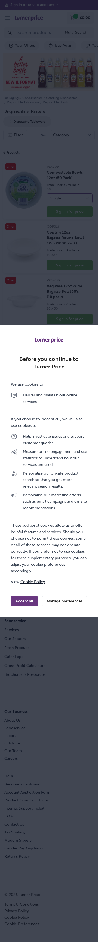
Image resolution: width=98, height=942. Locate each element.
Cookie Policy (32, 582)
